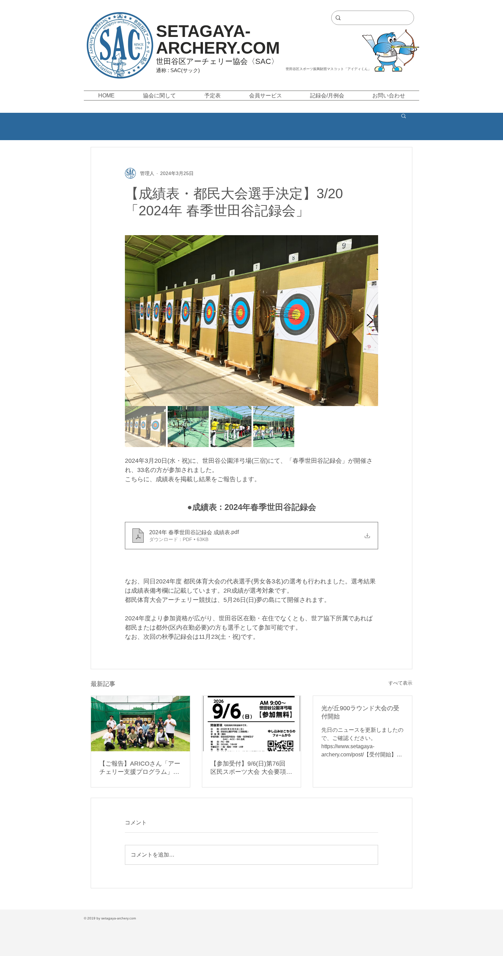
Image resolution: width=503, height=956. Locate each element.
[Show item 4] (273, 426)
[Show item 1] (145, 426)
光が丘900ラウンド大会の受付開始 (360, 712)
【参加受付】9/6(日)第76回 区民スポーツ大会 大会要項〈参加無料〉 (248, 768)
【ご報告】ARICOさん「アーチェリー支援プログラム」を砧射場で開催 (139, 768)
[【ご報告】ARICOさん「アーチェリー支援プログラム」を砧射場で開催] (140, 723)
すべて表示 (400, 683)
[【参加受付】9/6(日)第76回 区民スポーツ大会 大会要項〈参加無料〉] (251, 723)
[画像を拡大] (251, 320)
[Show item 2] (188, 426)
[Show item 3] (231, 426)
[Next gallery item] (370, 320)
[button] (159, 95)
